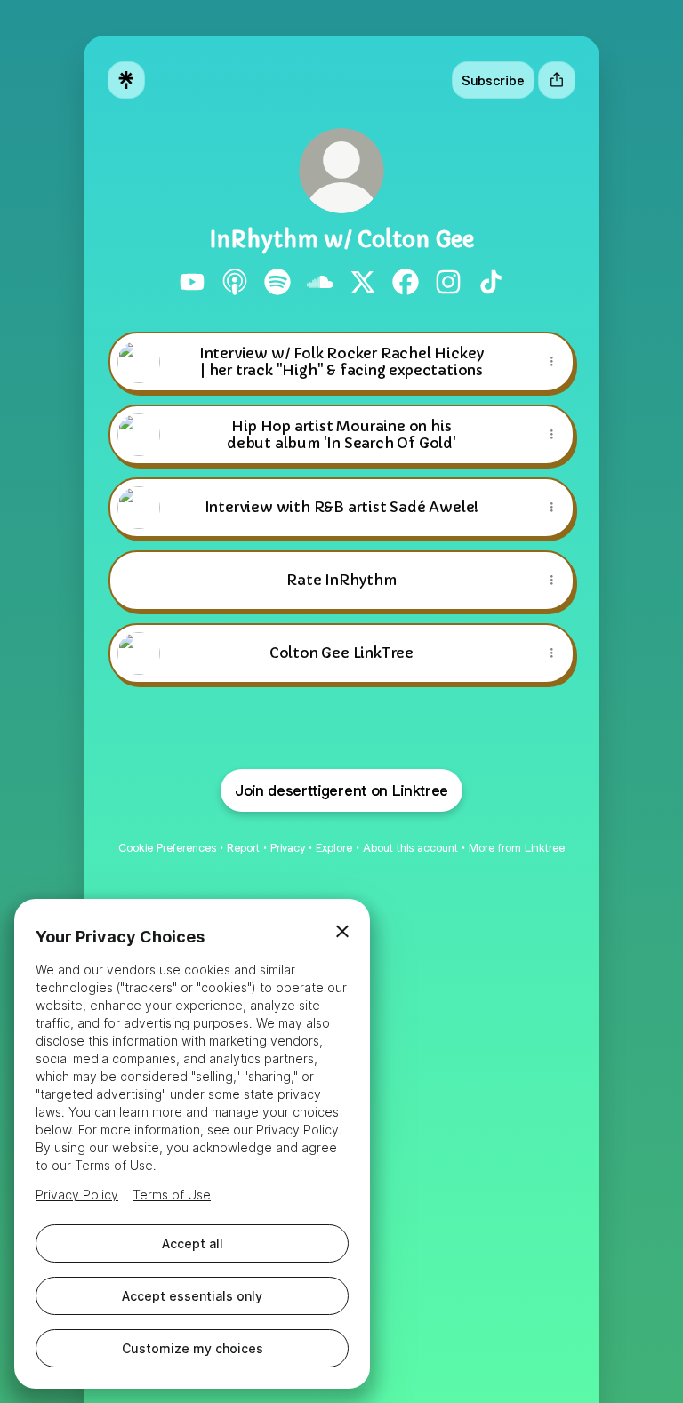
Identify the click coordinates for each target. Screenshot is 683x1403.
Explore (334, 847)
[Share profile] (557, 80)
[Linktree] (126, 80)
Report (243, 847)
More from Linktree (517, 847)
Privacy (287, 847)
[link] (192, 282)
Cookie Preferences (167, 847)
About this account (410, 847)
